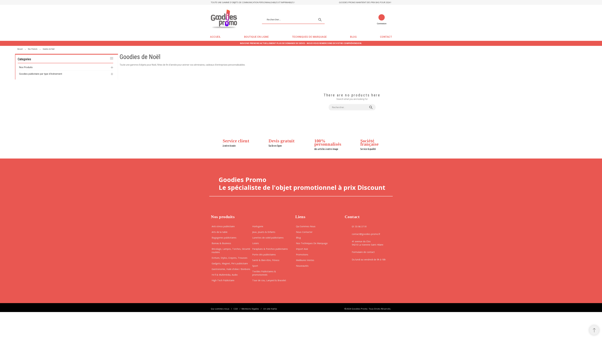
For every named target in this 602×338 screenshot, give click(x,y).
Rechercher (321, 19)
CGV (236, 308)
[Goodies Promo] (224, 20)
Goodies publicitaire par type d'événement (40, 73)
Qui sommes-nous (220, 308)
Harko (274, 308)
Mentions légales (250, 308)
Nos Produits (26, 67)
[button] (594, 330)
